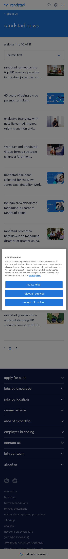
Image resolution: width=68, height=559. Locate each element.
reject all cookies (34, 293)
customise (33, 284)
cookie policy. (35, 275)
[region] (34, 279)
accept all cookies (34, 302)
